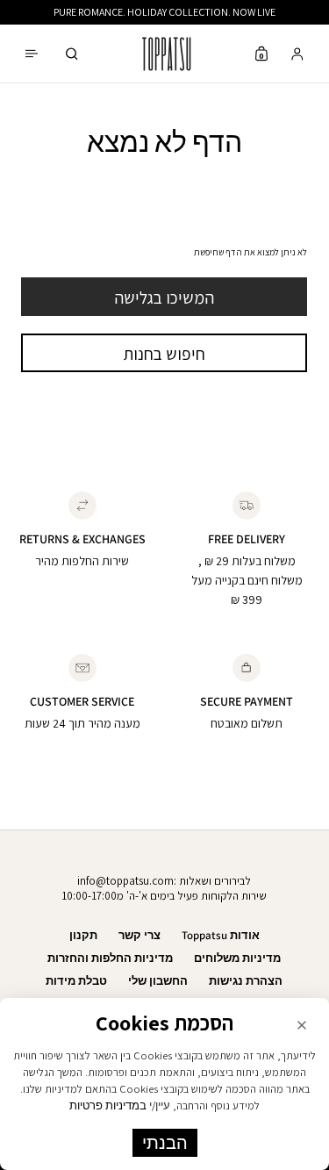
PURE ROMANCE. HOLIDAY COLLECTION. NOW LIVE (164, 12)
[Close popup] (302, 1025)
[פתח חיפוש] (72, 54)
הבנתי (165, 1142)
